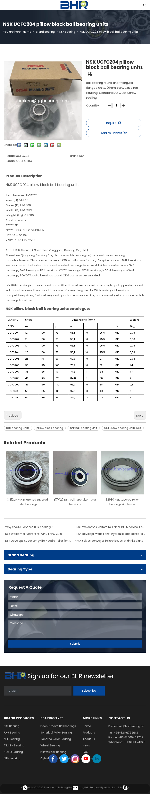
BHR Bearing (23, 250)
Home (87, 726)
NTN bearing (12, 758)
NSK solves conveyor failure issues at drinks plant (110, 541)
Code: (11, 161)
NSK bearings (49, 270)
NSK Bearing (12, 739)
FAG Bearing (12, 732)
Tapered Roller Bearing (55, 739)
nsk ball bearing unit (83, 428)
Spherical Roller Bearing (56, 732)
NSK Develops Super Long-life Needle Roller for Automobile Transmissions (39, 541)
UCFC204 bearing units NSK (122, 428)
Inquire (111, 123)
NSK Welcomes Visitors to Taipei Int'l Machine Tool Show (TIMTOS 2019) (111, 527)
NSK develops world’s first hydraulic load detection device (111, 534)
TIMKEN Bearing (14, 745)
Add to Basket (111, 133)
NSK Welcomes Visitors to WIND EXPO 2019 (33, 534)
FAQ (85, 752)
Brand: (74, 156)
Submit (75, 644)
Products (89, 732)
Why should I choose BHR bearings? (29, 527)
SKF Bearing (11, 726)
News (86, 745)
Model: (11, 156)
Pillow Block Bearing (53, 752)
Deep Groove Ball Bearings (58, 726)
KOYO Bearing (13, 752)
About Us (89, 739)
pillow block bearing (50, 428)
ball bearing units (17, 428)
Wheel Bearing (50, 745)
